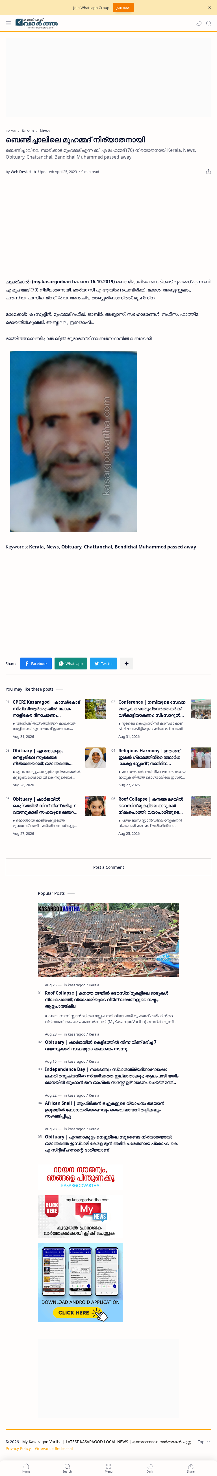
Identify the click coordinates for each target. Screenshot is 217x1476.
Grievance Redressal (54, 1448)
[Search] (208, 23)
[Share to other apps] (126, 663)
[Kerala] (94, 984)
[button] (199, 23)
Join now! (123, 7)
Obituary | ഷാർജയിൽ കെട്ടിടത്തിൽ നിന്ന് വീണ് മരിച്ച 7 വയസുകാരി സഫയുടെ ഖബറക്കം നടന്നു (47, 805)
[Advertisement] (108, 77)
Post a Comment (108, 867)
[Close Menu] (209, 7)
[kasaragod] (78, 984)
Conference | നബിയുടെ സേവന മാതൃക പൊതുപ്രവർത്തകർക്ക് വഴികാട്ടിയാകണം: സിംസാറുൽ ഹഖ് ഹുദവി (151, 708)
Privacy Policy (18, 1448)
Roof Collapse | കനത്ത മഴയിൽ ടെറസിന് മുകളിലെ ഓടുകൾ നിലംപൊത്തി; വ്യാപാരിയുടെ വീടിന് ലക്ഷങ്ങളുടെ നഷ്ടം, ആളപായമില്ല (150, 805)
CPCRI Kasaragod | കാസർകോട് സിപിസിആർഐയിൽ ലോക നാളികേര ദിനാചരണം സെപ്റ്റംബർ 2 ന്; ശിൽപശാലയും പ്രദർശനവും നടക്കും (46, 708)
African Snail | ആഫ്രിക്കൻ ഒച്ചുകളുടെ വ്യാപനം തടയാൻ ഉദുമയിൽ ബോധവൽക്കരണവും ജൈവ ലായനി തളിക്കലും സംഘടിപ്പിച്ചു (104, 1109)
